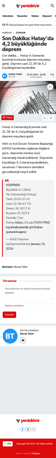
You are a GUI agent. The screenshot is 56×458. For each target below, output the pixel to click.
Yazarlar (22, 16)
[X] (28, 429)
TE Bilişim (35, 453)
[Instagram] (33, 429)
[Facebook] (22, 429)
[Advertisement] (28, 380)
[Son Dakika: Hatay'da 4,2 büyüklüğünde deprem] (28, 97)
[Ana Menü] (3, 6)
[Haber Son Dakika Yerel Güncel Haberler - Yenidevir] (28, 5)
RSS (9, 444)
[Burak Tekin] (10, 336)
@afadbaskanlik (18, 227)
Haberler (7, 33)
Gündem (7, 16)
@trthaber (36, 227)
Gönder (9, 314)
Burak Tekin (27, 333)
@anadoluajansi (16, 232)
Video (35, 16)
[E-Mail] (22, 340)
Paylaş (9, 117)
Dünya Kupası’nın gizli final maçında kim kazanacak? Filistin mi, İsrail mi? (28, 24)
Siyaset (47, 16)
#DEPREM (13, 185)
